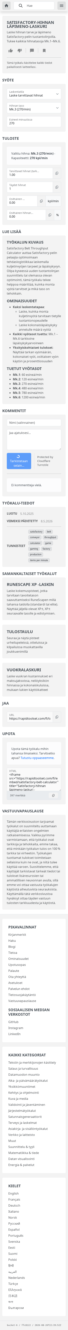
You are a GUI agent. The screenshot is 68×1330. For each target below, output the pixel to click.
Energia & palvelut (21, 1165)
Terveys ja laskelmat (22, 1123)
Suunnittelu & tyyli (21, 1147)
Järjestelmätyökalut (22, 1111)
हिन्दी (11, 1266)
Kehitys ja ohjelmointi (23, 1093)
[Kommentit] (32, 50)
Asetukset (15, 983)
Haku (12, 941)
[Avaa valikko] (61, 6)
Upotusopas (17, 965)
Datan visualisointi (21, 1159)
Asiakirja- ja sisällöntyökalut (28, 1129)
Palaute (13, 971)
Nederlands (16, 1278)
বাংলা (10, 1302)
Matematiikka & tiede (23, 1153)
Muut (12, 1141)
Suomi (12, 1254)
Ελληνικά (15, 1290)
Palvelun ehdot (19, 989)
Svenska (14, 1242)
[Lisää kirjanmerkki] (44, 50)
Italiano (13, 1211)
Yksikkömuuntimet (21, 1087)
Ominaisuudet (18, 959)
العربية (12, 1272)
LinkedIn (14, 1034)
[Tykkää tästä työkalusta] (10, 50)
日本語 (12, 1296)
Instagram (15, 1028)
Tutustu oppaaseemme (37, 758)
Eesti (11, 1248)
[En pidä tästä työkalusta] (19, 50)
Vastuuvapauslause (22, 1001)
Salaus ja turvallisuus (23, 1068)
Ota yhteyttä (17, 977)
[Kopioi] (57, 173)
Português (15, 1236)
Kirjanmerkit (17, 935)
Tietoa (12, 953)
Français (14, 1199)
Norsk (12, 1217)
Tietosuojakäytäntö (22, 995)
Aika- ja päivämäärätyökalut (28, 1081)
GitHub (13, 1022)
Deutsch (14, 1205)
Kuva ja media (18, 1099)
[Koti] (6, 6)
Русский (14, 1223)
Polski (12, 1260)
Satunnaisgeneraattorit (25, 1117)
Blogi (11, 947)
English (13, 1193)
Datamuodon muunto (24, 1075)
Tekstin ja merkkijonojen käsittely (32, 1062)
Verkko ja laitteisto (21, 1135)
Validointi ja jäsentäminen (26, 1105)
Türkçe (13, 1284)
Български (16, 1308)
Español (14, 1229)
